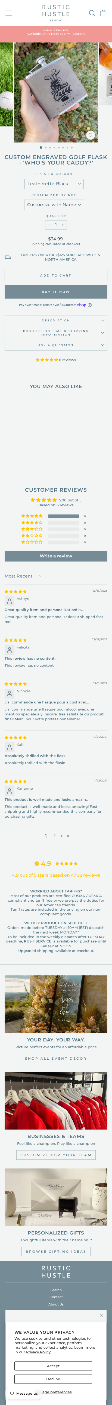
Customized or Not (54, 195)
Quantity (56, 216)
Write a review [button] (56, 556)
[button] (47, 360)
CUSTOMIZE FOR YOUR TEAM (56, 1155)
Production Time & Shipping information (56, 332)
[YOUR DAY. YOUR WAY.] (56, 1004)
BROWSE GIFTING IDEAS (56, 1251)
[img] (16, 592)
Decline (53, 1379)
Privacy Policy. (38, 1352)
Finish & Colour (54, 174)
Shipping (38, 244)
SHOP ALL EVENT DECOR (56, 1058)
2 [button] (54, 836)
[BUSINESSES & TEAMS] (56, 1101)
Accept (53, 1366)
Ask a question (56, 345)
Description (56, 320)
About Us (56, 1304)
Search (56, 1290)
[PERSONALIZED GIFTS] (56, 1197)
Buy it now (56, 292)
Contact (56, 1297)
